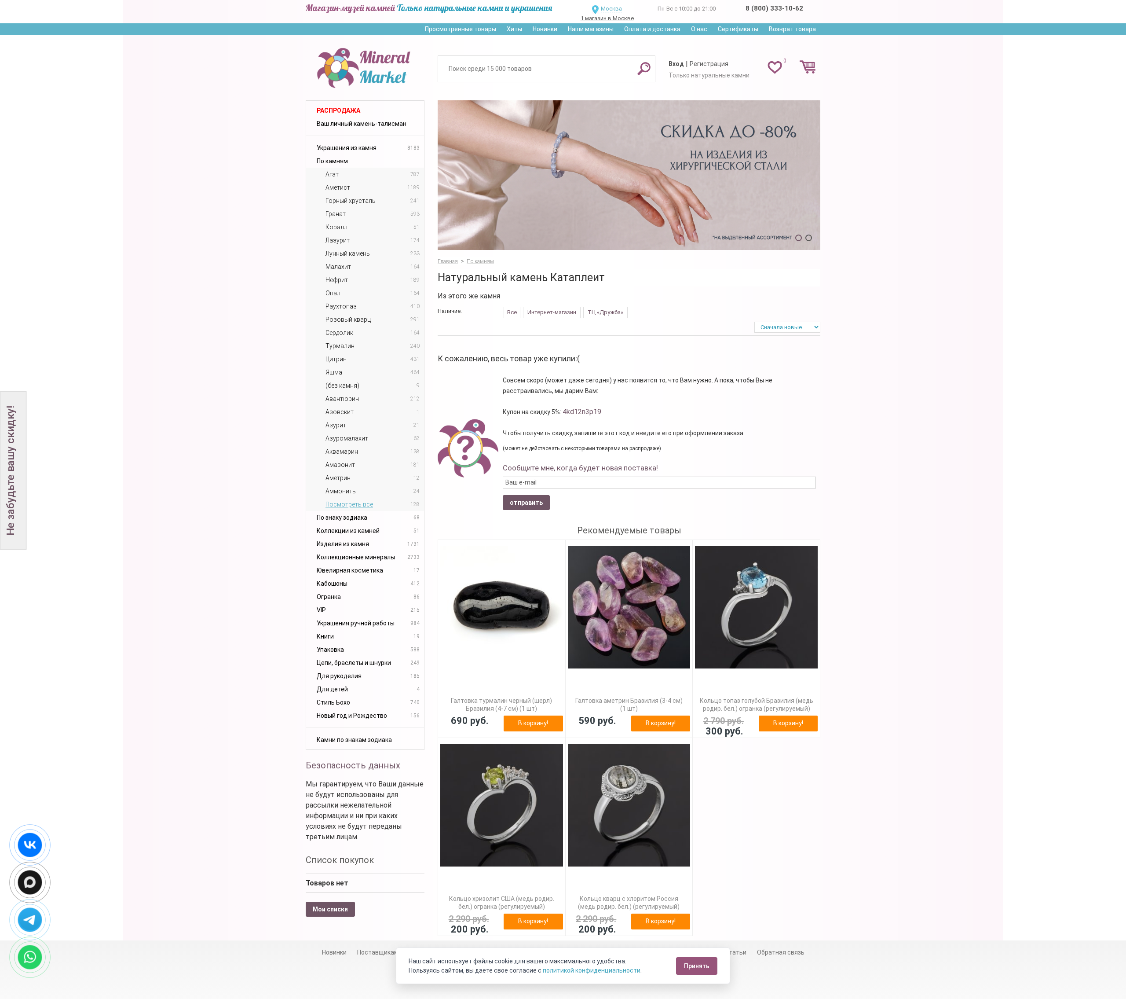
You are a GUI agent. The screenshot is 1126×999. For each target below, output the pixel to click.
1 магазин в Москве (607, 18)
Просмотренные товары (460, 29)
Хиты (514, 29)
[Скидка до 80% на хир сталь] (629, 175)
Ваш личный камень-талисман (361, 123)
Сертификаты (738, 29)
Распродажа (338, 110)
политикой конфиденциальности (591, 970)
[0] (775, 67)
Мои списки (330, 909)
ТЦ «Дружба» (605, 312)
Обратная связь (780, 952)
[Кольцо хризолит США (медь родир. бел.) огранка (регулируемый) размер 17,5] (501, 805)
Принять (696, 966)
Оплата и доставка (652, 29)
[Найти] (644, 68)
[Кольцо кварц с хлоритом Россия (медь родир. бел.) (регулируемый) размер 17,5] (629, 805)
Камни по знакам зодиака (354, 739)
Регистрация (709, 63)
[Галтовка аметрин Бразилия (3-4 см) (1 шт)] (629, 607)
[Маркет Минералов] (365, 65)
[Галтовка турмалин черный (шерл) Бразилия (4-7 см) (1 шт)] (501, 607)
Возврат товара (792, 29)
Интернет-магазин (551, 312)
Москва (611, 8)
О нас (699, 29)
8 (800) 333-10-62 (774, 8)
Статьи (735, 952)
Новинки (545, 29)
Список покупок (340, 860)
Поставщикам (377, 952)
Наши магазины (591, 29)
